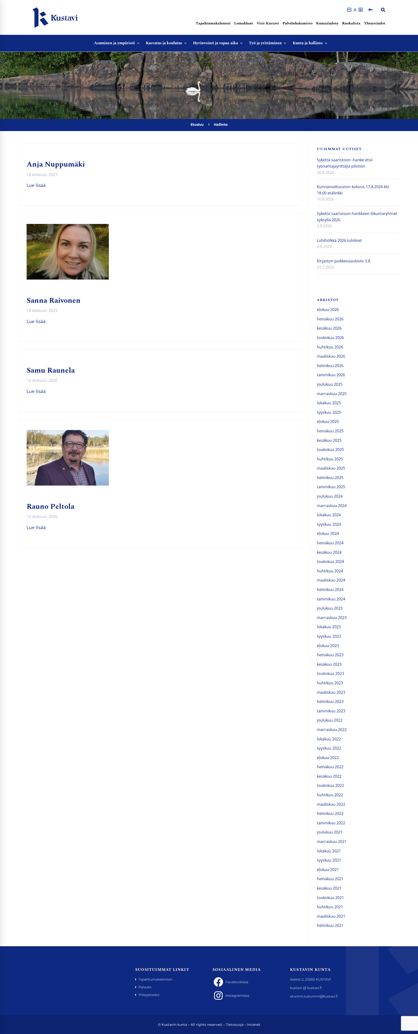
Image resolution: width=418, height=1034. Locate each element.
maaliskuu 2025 (331, 468)
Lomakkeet (243, 23)
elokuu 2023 (328, 645)
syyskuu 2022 (329, 748)
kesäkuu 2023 (329, 664)
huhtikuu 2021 (330, 906)
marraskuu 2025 (332, 393)
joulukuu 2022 (330, 720)
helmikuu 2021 (330, 925)
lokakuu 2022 (329, 739)
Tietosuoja (234, 1024)
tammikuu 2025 (331, 486)
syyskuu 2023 (329, 636)
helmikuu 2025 (330, 477)
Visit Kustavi (268, 23)
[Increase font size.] (361, 9)
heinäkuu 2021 (330, 878)
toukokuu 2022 (330, 785)
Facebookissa (236, 982)
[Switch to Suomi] (370, 9)
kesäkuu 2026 (329, 328)
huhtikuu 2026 (330, 347)
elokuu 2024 (328, 533)
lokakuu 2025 (329, 403)
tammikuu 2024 (331, 599)
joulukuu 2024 (330, 496)
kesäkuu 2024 (329, 552)
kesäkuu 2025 (329, 440)
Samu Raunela (51, 370)
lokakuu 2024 (329, 514)
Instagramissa (237, 995)
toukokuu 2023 (330, 673)
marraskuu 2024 (332, 505)
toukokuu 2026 (330, 337)
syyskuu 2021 (329, 860)
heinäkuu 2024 (330, 543)
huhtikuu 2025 (330, 459)
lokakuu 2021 (329, 851)
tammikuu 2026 (331, 374)
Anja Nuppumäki (56, 164)
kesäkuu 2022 (329, 776)
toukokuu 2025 (330, 449)
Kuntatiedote (327, 23)
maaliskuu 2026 (331, 356)
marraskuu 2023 (332, 617)
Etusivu (197, 124)
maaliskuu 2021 (331, 916)
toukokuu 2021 (330, 897)
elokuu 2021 (328, 869)
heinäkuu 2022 (330, 766)
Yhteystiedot (374, 23)
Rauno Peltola (50, 506)
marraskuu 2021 (332, 841)
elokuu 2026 (328, 309)
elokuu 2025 (328, 421)
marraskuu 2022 (332, 729)
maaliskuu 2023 (331, 692)
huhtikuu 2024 (330, 571)
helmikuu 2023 (330, 701)
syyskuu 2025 (329, 412)
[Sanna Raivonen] (68, 226)
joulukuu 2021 (330, 832)
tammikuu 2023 (331, 711)
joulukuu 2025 (330, 384)
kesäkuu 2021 (329, 888)
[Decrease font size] (349, 9)
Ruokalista (351, 23)
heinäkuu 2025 (330, 431)
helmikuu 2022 (330, 813)
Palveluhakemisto (298, 23)
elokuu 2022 (328, 757)
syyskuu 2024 (329, 524)
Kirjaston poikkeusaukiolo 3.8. (344, 261)
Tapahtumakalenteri (213, 23)
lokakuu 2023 (329, 626)
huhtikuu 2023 (330, 683)
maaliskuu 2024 (331, 580)
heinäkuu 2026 (330, 319)
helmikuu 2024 (330, 589)
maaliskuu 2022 (331, 804)
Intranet (253, 1024)
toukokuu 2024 (330, 561)
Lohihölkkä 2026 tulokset (339, 240)
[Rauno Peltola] (68, 433)
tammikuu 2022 (331, 823)
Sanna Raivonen (54, 300)
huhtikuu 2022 (330, 795)
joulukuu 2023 (330, 608)
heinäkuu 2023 (330, 654)
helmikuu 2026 (330, 365)
